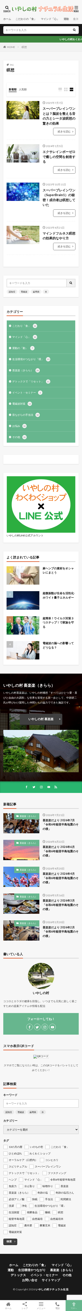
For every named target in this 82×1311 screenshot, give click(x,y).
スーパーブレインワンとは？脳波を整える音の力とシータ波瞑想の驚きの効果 (59, 115)
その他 (19, 437)
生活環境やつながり (32, 1270)
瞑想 (24, 47)
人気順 (23, 89)
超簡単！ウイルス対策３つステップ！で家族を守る (58, 622)
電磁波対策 (21, 403)
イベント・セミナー (26, 392)
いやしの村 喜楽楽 (41, 719)
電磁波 (24, 291)
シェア (24, 1308)
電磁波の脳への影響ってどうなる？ (58, 645)
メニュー (41, 1308)
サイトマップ (51, 1280)
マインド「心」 (50, 19)
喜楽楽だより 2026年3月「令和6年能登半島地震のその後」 (61, 905)
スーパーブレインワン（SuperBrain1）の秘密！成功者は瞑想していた (59, 197)
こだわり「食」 (24, 325)
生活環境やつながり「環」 (30, 359)
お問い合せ (29, 1280)
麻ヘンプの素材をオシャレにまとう (58, 570)
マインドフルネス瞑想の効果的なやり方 (59, 235)
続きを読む (64, 131)
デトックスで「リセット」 (30, 381)
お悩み (19, 426)
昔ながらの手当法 (25, 414)
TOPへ (74, 1308)
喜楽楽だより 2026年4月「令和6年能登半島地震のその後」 (61, 878)
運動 (66, 19)
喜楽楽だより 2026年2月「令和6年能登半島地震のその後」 (61, 932)
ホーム (7, 19)
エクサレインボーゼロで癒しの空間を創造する (59, 156)
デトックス (18, 1275)
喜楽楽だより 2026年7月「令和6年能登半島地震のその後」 (61, 824)
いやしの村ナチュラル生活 (52, 1289)
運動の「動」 (22, 348)
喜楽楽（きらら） (25, 370)
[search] (74, 30)
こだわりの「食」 (26, 19)
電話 (57, 1308)
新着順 (13, 89)
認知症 (12, 291)
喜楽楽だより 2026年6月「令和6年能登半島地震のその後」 (61, 851)
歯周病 (36, 291)
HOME (11, 47)
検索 (9, 1241)
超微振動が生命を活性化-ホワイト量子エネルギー (59, 595)
